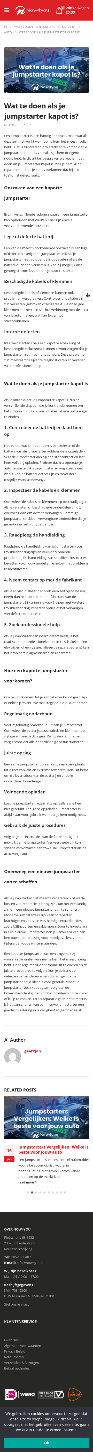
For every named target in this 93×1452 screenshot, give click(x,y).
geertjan (10, 125)
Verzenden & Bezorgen (21, 1362)
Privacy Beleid (14, 1351)
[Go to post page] (46, 1117)
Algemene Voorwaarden (22, 1345)
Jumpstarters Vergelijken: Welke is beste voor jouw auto (53, 1149)
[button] (8, 10)
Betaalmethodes (16, 1368)
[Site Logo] (32, 10)
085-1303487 (21, 1257)
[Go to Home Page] (5, 27)
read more (26, 1182)
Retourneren (14, 1357)
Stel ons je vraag (16, 1304)
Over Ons (11, 1340)
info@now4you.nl (30, 1262)
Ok (46, 1442)
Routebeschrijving (18, 1248)
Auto (27, 125)
